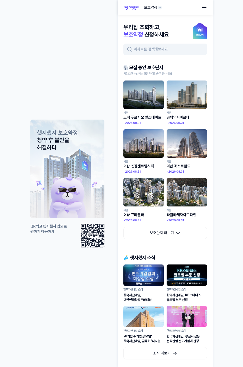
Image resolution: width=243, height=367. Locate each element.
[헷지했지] (131, 7)
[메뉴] (204, 7)
